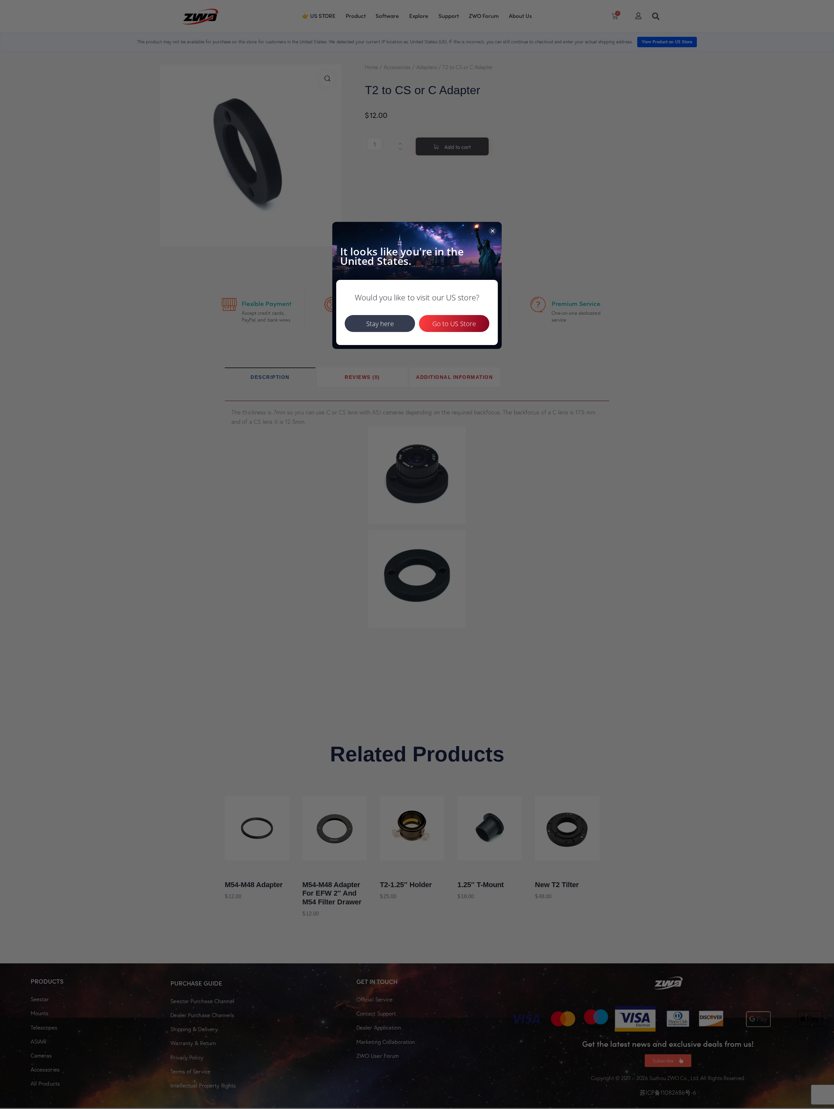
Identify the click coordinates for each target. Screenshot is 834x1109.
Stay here (380, 323)
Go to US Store (454, 323)
